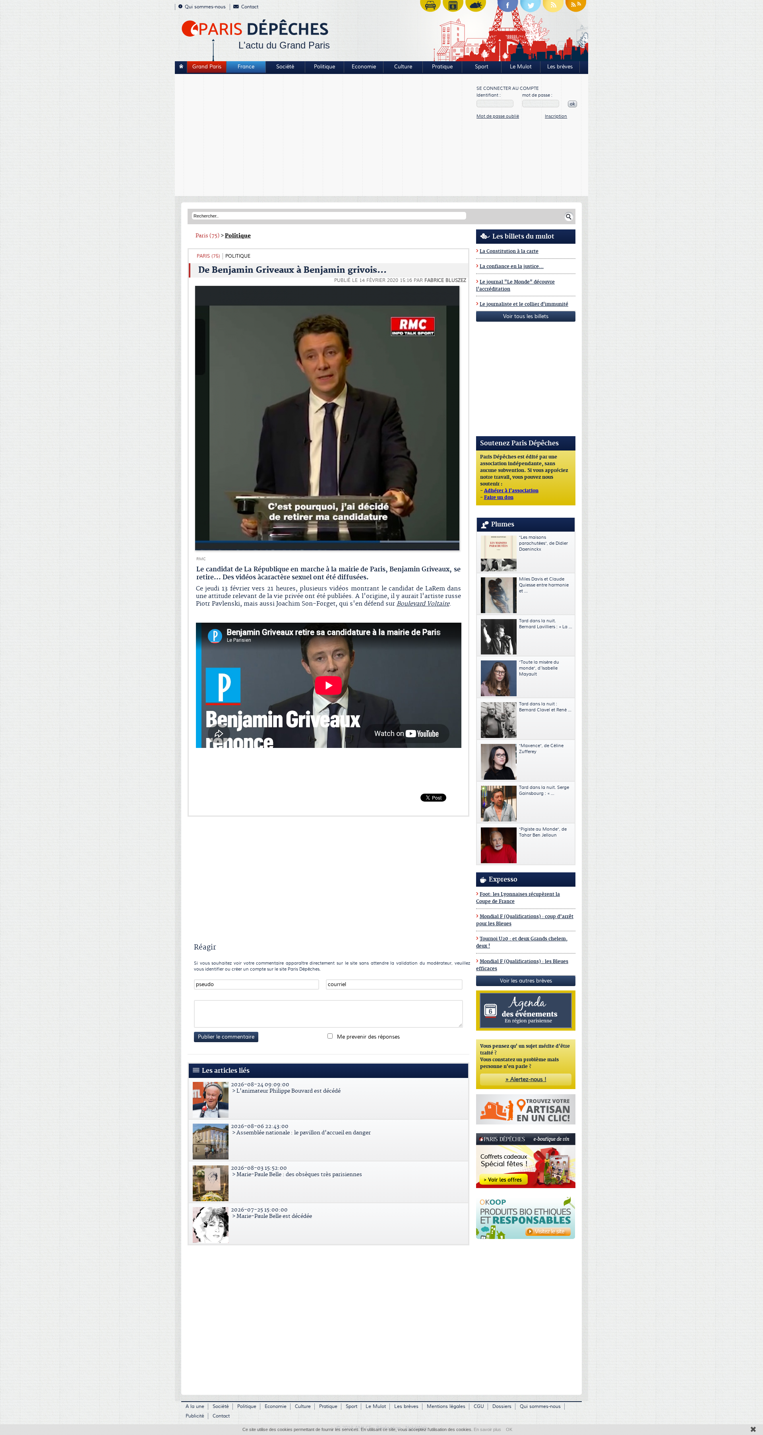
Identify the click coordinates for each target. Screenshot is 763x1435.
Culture (403, 67)
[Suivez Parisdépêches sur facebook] (508, 8)
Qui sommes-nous (205, 7)
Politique (324, 67)
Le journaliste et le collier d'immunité (524, 304)
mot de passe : (537, 95)
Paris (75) (207, 236)
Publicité (195, 1416)
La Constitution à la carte (509, 251)
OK (509, 1429)
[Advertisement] (326, 136)
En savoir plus (487, 1429)
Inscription (556, 116)
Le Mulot (521, 67)
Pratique (442, 67)
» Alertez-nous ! (525, 1079)
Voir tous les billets (525, 316)
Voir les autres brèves (526, 981)
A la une (195, 1407)
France (246, 67)
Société (285, 67)
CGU (479, 1407)
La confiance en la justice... (512, 267)
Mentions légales (446, 1407)
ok (572, 104)
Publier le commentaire (226, 1037)
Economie (364, 67)
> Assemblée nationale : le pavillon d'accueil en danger (301, 1129)
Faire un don (498, 498)
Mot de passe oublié (497, 116)
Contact (249, 7)
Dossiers (501, 1407)
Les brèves (560, 67)
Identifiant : (488, 95)
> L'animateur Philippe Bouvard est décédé (286, 1088)
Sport (481, 67)
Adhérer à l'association (511, 491)
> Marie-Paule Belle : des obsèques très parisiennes (296, 1171)
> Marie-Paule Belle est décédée (271, 1213)
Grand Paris (206, 67)
